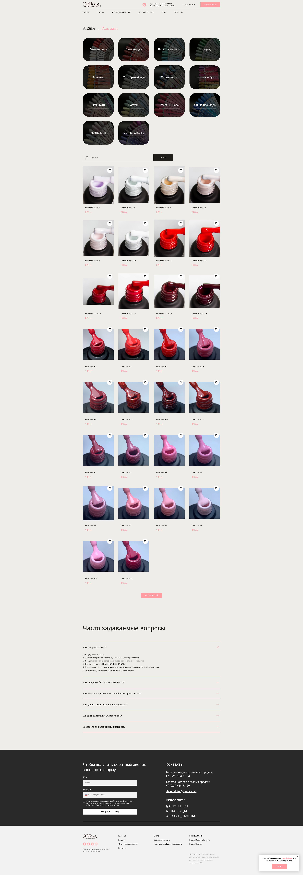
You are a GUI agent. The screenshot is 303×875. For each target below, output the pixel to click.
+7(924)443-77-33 (94, 851)
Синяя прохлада (205, 105)
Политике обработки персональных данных (103, 805)
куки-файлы (286, 858)
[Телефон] (92, 844)
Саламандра (169, 77)
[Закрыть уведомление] (297, 856)
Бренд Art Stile (195, 836)
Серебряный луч (134, 77)
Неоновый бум (204, 77)
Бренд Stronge (195, 844)
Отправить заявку (110, 811)
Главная (86, 12)
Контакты (179, 12)
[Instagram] (84, 844)
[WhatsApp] (88, 844)
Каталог (101, 12)
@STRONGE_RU (177, 811)
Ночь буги (98, 105)
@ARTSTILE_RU (177, 806)
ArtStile (89, 28)
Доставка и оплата (146, 12)
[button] (210, 4)
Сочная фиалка (134, 132)
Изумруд (205, 49)
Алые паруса (133, 49)
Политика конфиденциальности (168, 844)
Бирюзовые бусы (169, 49)
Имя (85, 777)
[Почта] (96, 844)
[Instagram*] (144, 4)
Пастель (133, 105)
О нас (164, 12)
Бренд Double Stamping (199, 840)
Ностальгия (98, 132)
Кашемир (98, 77)
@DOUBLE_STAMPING (181, 815)
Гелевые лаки (98, 49)
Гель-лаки (110, 28)
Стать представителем (121, 12)
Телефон (87, 789)
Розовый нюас (169, 105)
